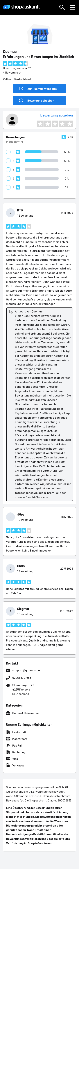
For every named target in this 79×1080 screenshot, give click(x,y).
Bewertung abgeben (56, 115)
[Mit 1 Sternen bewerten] (40, 124)
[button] (62, 7)
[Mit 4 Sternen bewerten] (62, 124)
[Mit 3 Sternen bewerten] (55, 124)
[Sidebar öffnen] (72, 7)
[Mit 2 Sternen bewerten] (47, 124)
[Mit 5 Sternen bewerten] (69, 124)
